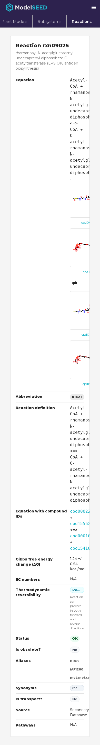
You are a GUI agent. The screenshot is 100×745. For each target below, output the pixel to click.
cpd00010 (80, 536)
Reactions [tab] (82, 21)
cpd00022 (80, 511)
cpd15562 (80, 523)
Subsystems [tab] (49, 21)
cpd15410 (80, 548)
